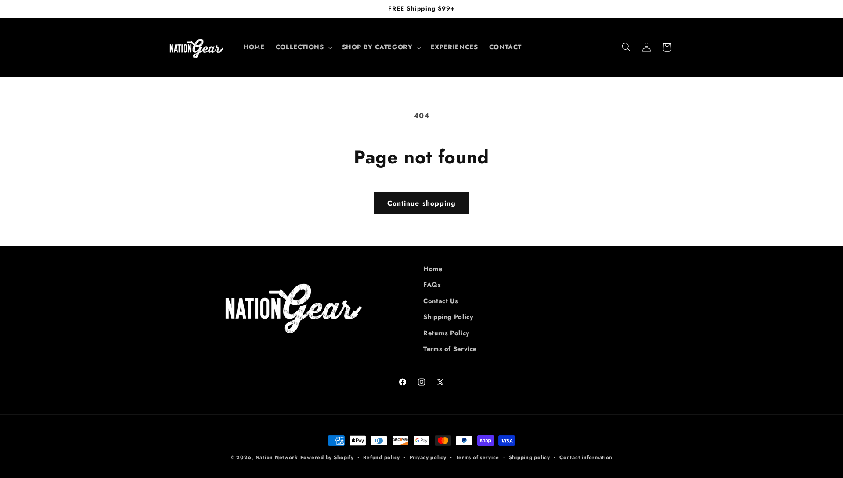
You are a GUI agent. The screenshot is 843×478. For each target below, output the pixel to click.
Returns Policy (446, 333)
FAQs (432, 285)
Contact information (585, 457)
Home (433, 269)
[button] (303, 47)
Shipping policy (529, 457)
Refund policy (381, 457)
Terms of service (477, 457)
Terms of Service (450, 349)
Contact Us (440, 301)
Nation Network (277, 457)
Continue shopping (421, 203)
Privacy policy (428, 457)
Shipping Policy (448, 317)
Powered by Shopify (327, 457)
